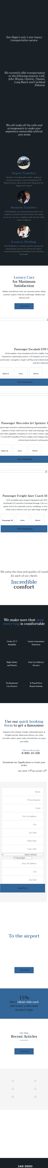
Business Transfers (24, 207)
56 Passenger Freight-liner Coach (25, 496)
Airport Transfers (24, 173)
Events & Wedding (23, 242)
